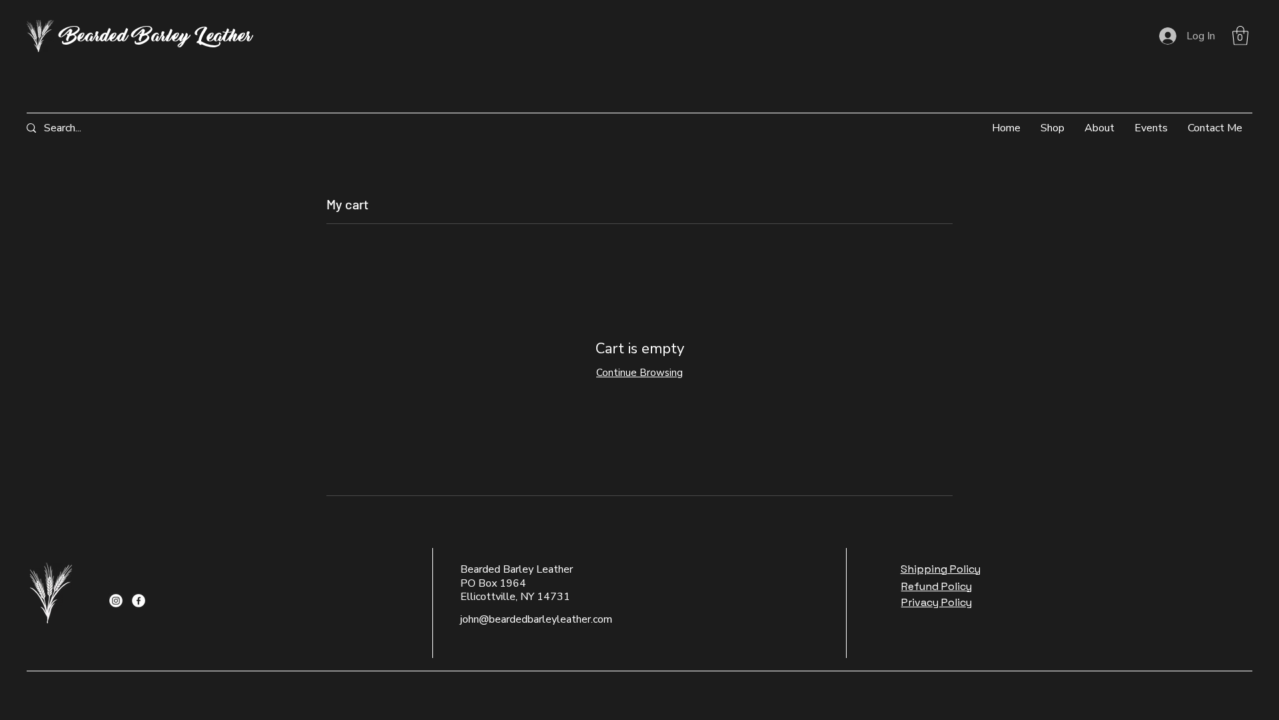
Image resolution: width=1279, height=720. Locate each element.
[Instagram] (116, 601)
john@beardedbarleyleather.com (536, 619)
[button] (1240, 35)
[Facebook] (139, 601)
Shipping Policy (941, 569)
